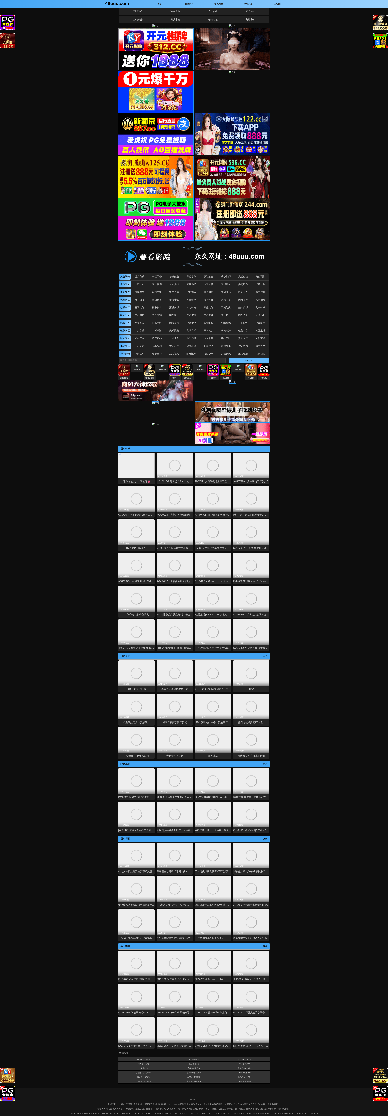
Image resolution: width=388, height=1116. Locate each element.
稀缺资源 (175, 11)
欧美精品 (157, 338)
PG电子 (175, 378)
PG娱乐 (264, 378)
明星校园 (208, 346)
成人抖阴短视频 (143, 1077)
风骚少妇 (191, 276)
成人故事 (243, 346)
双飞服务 (208, 276)
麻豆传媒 (139, 307)
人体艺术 (260, 338)
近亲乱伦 (208, 284)
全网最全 (139, 353)
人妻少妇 (157, 346)
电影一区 (125, 307)
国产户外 (243, 315)
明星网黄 (139, 323)
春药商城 (213, 19)
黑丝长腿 (260, 284)
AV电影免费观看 (194, 1077)
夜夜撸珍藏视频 (194, 1068)
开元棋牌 (225, 378)
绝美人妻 (174, 292)
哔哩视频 (125, 353)
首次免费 (139, 276)
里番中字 (191, 323)
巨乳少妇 (243, 292)
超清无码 (226, 353)
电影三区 (125, 323)
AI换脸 (243, 323)
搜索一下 (249, 360)
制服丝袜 (226, 284)
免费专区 (125, 284)
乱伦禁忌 (139, 292)
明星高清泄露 (194, 1059)
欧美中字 (243, 330)
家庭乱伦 (226, 346)
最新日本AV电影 (244, 1068)
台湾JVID (260, 315)
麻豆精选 (157, 284)
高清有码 (191, 330)
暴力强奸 (260, 292)
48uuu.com (117, 3)
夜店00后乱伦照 (244, 1059)
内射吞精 (243, 299)
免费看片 (157, 353)
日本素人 (208, 330)
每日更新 (208, 353)
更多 (265, 656)
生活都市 (139, 346)
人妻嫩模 (260, 299)
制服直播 (238, 369)
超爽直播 (200, 369)
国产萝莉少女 (143, 1064)
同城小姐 (175, 19)
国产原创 (139, 284)
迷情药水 (250, 11)
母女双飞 (139, 299)
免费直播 (125, 299)
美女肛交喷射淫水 (143, 1073)
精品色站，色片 (244, 1077)
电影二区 (125, 315)
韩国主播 (260, 330)
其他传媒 (208, 307)
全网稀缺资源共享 (244, 1081)
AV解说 (157, 330)
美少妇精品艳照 (143, 1059)
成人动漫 (208, 338)
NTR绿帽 (226, 323)
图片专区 (125, 338)
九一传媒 (260, 307)
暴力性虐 (260, 346)
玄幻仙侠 (174, 346)
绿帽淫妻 (191, 292)
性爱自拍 (191, 338)
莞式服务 (213, 11)
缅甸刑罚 (226, 292)
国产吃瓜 (226, 315)
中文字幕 (139, 330)
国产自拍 (139, 315)
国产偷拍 (157, 315)
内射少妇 (250, 19)
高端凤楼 (157, 276)
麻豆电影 (208, 292)
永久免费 (125, 292)
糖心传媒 (191, 307)
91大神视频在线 (244, 1073)
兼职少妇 (138, 11)
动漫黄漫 (174, 323)
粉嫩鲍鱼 (174, 276)
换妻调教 (243, 284)
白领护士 (138, 19)
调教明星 (226, 299)
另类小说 (191, 346)
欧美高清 (226, 330)
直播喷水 (191, 299)
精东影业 (157, 307)
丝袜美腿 (226, 338)
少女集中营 (143, 1068)
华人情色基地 (244, 1064)
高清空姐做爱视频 (194, 1081)
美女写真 (243, 338)
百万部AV (191, 353)
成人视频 (174, 353)
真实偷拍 (191, 284)
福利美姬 (157, 292)
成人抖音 (174, 284)
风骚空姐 (243, 276)
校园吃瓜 (260, 323)
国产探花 (174, 315)
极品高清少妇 (194, 1064)
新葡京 (213, 378)
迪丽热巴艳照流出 (143, 1081)
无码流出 (174, 330)
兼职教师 (226, 276)
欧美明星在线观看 (194, 1073)
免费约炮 (125, 276)
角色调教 (260, 276)
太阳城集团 (124, 378)
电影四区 (125, 330)
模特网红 (208, 299)
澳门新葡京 (149, 378)
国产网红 (208, 315)
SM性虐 (208, 323)
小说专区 (125, 346)
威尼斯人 (187, 378)
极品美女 (139, 338)
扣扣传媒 (243, 307)
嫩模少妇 (174, 299)
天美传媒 (226, 307)
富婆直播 (137, 369)
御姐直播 (157, 299)
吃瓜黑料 (157, 323)
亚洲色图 (174, 338)
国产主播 (191, 315)
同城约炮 (162, 369)
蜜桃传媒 (174, 307)
